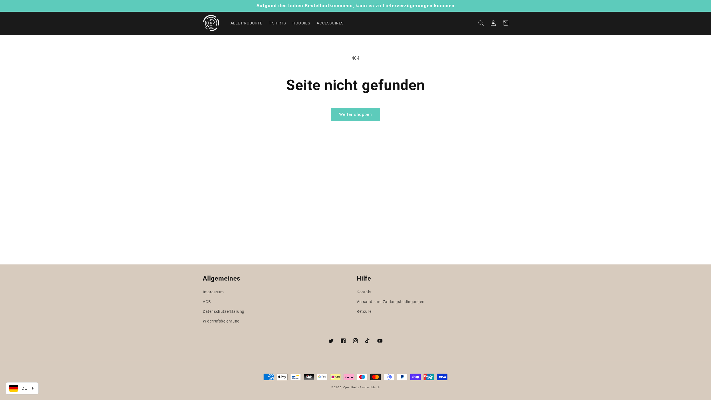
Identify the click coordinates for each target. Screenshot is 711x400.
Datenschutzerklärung (223, 311)
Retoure (364, 311)
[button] (481, 23)
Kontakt (364, 292)
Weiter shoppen (355, 114)
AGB (207, 301)
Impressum (213, 292)
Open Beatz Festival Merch (361, 387)
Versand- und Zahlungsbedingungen (390, 301)
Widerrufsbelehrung (221, 321)
